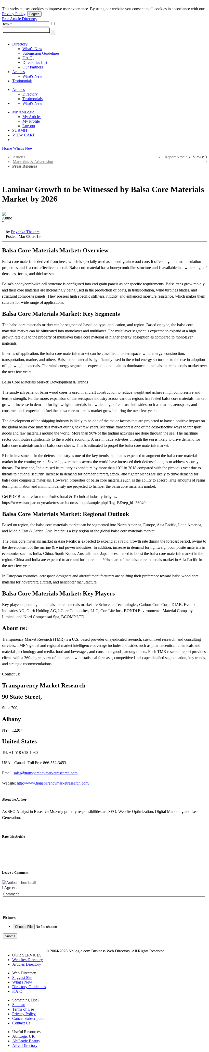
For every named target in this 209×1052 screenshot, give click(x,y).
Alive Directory (24, 1045)
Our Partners (32, 67)
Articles (18, 71)
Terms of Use (23, 1009)
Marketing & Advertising (33, 161)
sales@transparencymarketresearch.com (45, 773)
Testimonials (22, 81)
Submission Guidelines (40, 53)
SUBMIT (20, 130)
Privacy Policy (13, 13)
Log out (28, 126)
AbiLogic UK (23, 1036)
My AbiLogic (23, 112)
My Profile (31, 121)
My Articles (31, 116)
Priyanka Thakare (25, 232)
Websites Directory (27, 959)
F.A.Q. (28, 58)
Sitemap (18, 1004)
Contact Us (21, 1023)
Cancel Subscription (28, 1018)
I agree (34, 14)
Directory (20, 44)
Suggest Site (22, 977)
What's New (32, 48)
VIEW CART (23, 135)
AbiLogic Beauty (26, 1041)
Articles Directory (26, 964)
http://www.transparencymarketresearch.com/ (53, 783)
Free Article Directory (19, 19)
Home (7, 148)
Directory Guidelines (29, 987)
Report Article (176, 157)
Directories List (34, 62)
